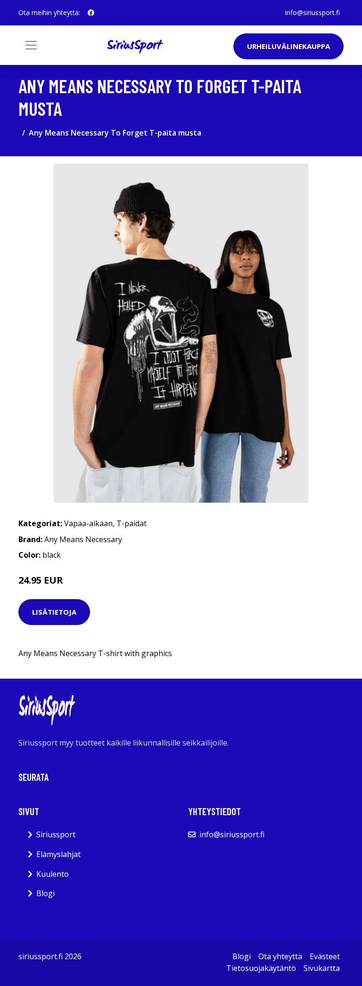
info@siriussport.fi (312, 12)
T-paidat (131, 523)
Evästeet (325, 956)
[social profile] (91, 13)
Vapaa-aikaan (88, 523)
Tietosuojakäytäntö (261, 968)
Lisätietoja (54, 612)
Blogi (45, 893)
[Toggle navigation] (31, 45)
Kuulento (52, 874)
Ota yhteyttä (280, 956)
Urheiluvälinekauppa (288, 46)
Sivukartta (322, 968)
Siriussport (55, 834)
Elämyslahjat (58, 854)
